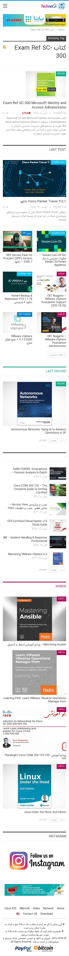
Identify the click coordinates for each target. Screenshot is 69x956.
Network (48, 908)
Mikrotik (25, 908)
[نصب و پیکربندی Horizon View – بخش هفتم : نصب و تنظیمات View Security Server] (58, 509)
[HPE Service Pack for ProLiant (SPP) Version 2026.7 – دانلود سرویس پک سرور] (17, 241)
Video (61, 274)
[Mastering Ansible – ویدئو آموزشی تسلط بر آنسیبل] (34, 619)
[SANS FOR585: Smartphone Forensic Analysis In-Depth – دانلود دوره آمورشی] (58, 473)
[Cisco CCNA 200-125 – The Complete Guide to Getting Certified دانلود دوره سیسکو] (58, 490)
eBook (61, 73)
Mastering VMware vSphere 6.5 (27, 554)
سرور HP (27, 233)
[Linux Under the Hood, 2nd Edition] (34, 786)
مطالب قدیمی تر (56, 355)
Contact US (30, 914)
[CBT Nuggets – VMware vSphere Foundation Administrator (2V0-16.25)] (51, 322)
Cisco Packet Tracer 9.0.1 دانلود (43, 201)
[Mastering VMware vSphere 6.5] (58, 559)
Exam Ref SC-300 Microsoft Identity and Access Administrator (34, 105)
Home (60, 908)
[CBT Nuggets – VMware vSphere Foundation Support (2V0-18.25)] (51, 282)
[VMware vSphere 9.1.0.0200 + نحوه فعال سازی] (17, 322)
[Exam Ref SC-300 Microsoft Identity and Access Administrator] (46, 84)
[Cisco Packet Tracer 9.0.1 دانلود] (34, 178)
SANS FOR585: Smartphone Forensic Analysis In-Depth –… (28, 471)
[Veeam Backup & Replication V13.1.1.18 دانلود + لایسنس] (17, 282)
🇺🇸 (18, 914)
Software (24, 314)
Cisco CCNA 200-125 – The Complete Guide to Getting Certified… (30, 489)
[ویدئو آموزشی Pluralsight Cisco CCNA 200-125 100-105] (34, 729)
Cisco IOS (10, 908)
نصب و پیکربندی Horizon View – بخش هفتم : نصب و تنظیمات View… (26, 506)
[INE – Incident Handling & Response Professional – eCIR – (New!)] (58, 542)
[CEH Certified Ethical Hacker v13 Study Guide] (58, 526)
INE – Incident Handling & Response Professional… (25, 539)
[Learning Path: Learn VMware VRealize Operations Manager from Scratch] (34, 672)
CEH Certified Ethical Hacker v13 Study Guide (27, 523)
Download (58, 162)
